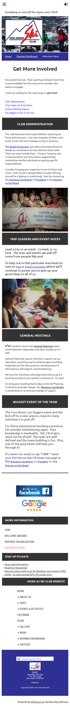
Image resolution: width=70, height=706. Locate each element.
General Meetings (43, 345)
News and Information (16, 564)
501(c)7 (35, 672)
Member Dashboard (26, 56)
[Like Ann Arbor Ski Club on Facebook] (34, 496)
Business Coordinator (52, 387)
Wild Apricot (37, 701)
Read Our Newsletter (16, 567)
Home (8, 56)
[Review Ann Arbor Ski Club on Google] (34, 511)
